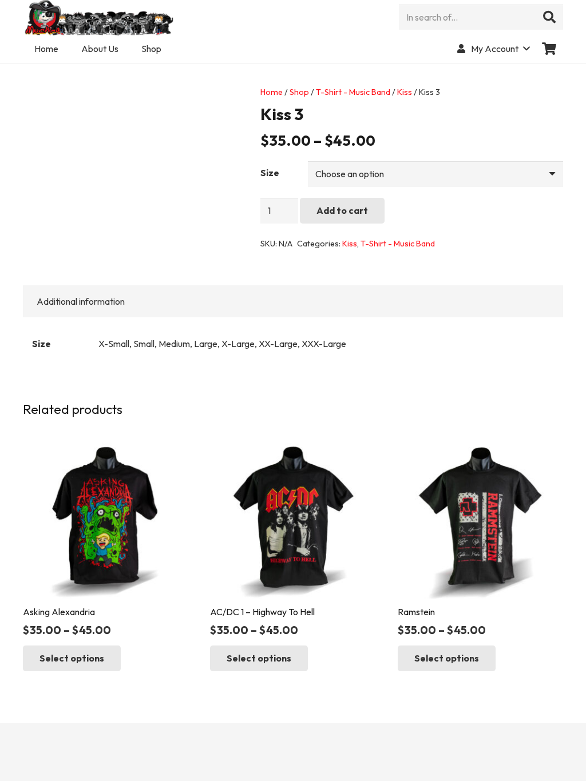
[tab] (80, 301)
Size (269, 172)
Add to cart (342, 210)
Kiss (404, 92)
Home (271, 92)
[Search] (549, 17)
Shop (299, 92)
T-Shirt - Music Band (353, 92)
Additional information (81, 301)
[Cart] (549, 48)
